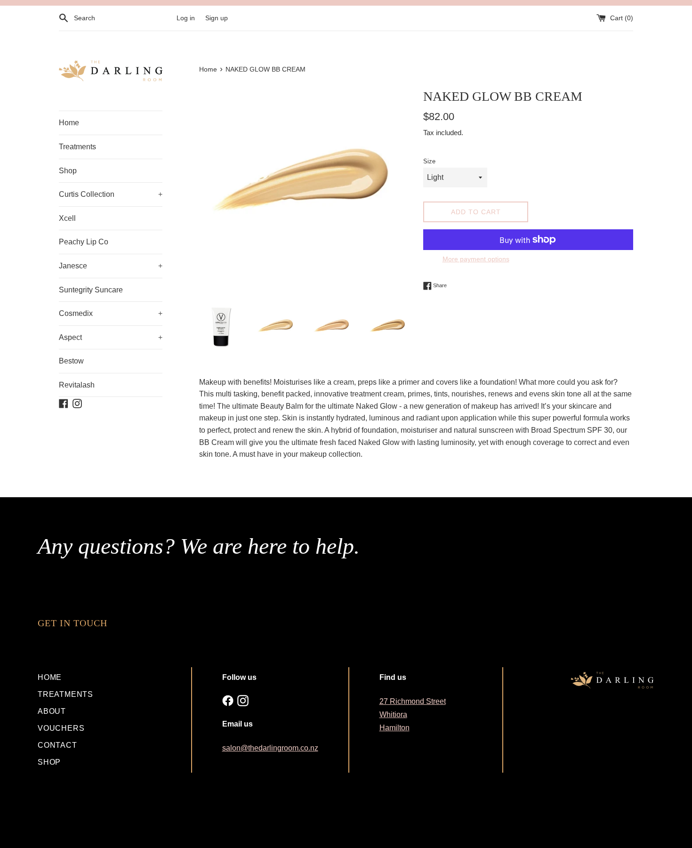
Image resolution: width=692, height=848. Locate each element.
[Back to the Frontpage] (110, 71)
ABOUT (52, 711)
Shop (68, 171)
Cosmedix (110, 313)
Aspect (110, 337)
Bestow (71, 361)
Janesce (110, 266)
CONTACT (57, 745)
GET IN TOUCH (72, 623)
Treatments (77, 147)
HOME (50, 677)
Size (429, 161)
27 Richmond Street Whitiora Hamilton (412, 714)
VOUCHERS (61, 728)
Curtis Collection (110, 194)
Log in (186, 18)
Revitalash (77, 385)
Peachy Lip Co (83, 242)
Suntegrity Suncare (91, 290)
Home (69, 123)
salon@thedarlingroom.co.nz (270, 748)
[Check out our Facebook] (227, 700)
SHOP (49, 762)
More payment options (476, 259)
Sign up (216, 18)
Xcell (67, 218)
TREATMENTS (65, 694)
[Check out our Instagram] (243, 700)
